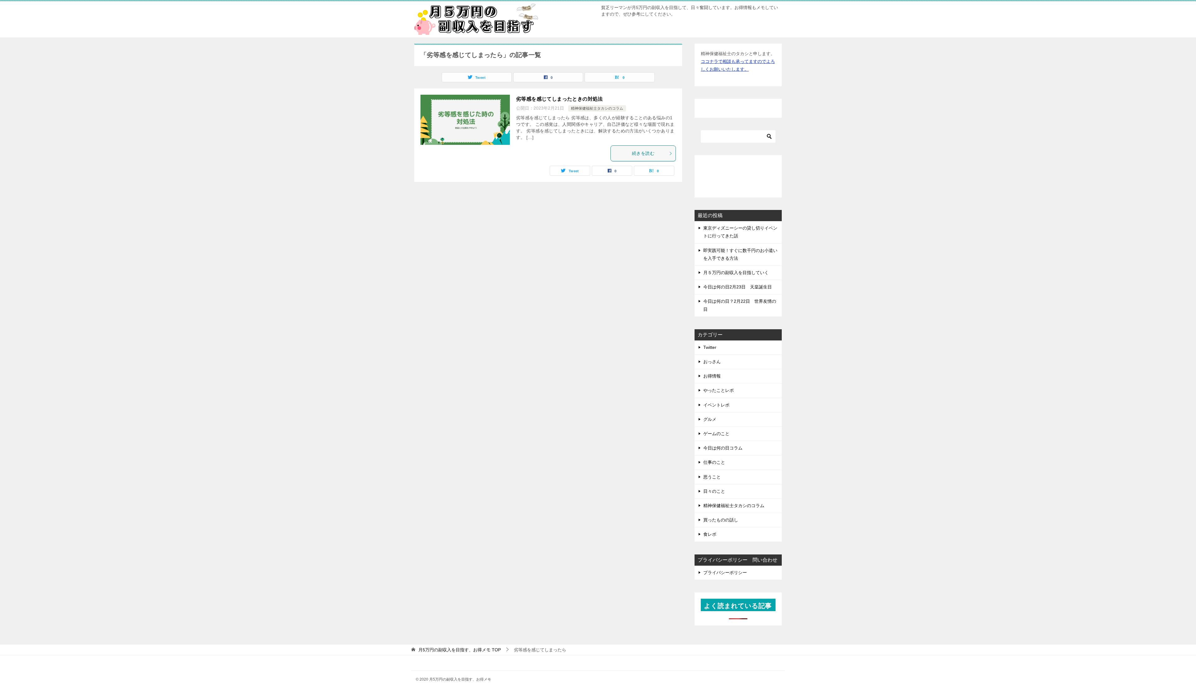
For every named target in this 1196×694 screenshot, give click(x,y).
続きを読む (643, 153)
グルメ (709, 419)
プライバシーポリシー (725, 572)
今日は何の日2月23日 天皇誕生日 (737, 286)
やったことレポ (718, 390)
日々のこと (714, 491)
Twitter (709, 347)
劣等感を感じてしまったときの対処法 (559, 99)
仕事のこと (714, 462)
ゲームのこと (716, 433)
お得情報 (712, 375)
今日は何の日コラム (723, 447)
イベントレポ (716, 404)
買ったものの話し (720, 519)
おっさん (712, 361)
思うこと (712, 476)
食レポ (709, 534)
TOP (459, 649)
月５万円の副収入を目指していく (736, 272)
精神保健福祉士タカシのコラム (597, 108)
